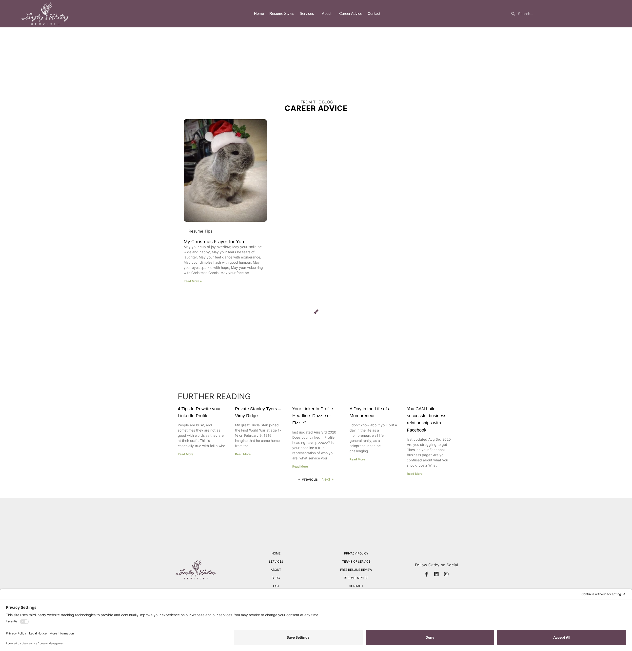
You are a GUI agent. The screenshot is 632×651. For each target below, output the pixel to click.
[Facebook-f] (426, 574)
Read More (185, 454)
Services (307, 13)
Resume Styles (281, 13)
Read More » (193, 281)
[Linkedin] (436, 574)
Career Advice (350, 13)
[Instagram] (446, 574)
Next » (327, 479)
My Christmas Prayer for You (214, 241)
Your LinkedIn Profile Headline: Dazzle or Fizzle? (312, 416)
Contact (374, 13)
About (326, 13)
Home (259, 13)
